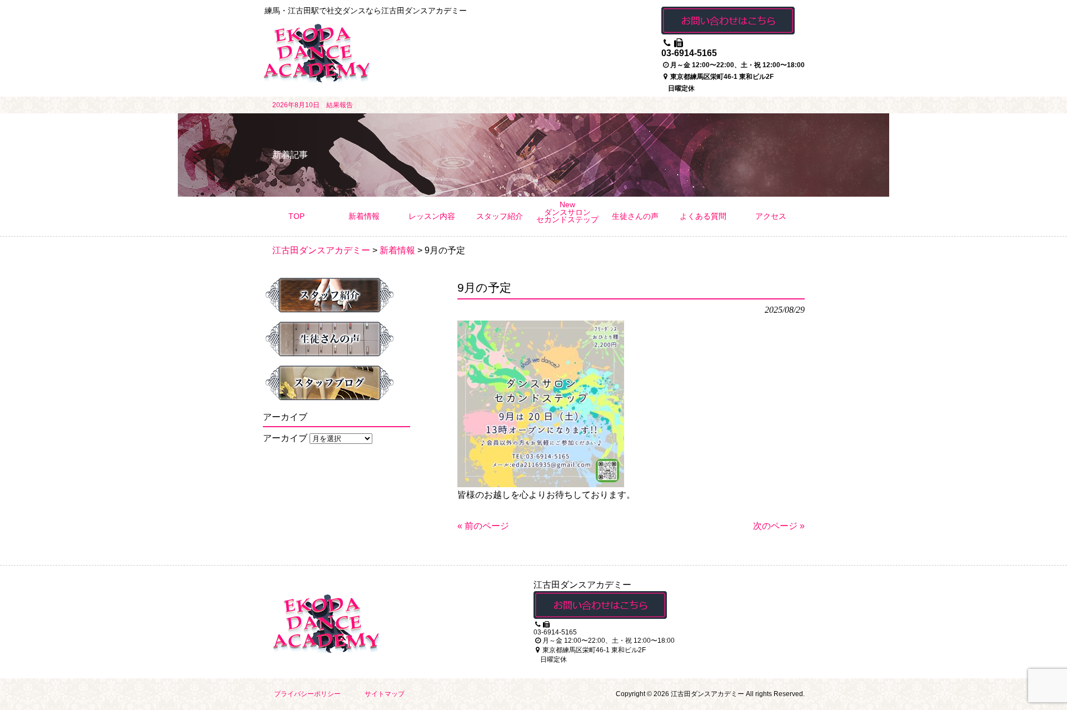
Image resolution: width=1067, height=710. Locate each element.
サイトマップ (385, 694)
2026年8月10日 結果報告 (312, 105)
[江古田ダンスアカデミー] (317, 78)
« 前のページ (483, 526)
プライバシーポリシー (307, 694)
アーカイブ (285, 438)
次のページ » (779, 526)
